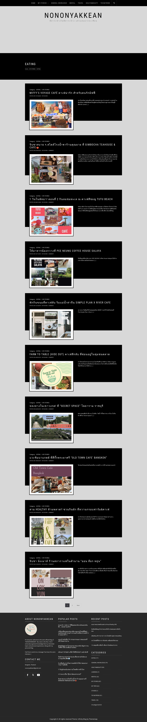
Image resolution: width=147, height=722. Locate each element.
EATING (38, 89)
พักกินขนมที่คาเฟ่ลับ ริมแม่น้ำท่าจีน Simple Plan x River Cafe (70, 302)
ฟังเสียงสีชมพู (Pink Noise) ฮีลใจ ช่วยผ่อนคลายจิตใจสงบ (105, 630)
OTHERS (93, 691)
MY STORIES (42, 3)
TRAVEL (80, 3)
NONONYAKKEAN (73, 15)
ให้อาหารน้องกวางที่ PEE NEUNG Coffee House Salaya (65, 250)
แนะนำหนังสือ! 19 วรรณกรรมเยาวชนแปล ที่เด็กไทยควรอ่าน (72, 640)
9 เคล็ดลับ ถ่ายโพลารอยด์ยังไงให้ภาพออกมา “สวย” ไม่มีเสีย (73, 664)
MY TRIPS (94, 686)
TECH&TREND (105, 3)
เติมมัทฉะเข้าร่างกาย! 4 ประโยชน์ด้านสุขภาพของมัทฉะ (106, 636)
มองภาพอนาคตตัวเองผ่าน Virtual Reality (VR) (104, 624)
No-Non (45, 96)
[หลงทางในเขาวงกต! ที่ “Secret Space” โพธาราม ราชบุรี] (51, 427)
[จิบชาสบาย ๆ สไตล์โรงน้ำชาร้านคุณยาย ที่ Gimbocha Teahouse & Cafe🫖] (51, 169)
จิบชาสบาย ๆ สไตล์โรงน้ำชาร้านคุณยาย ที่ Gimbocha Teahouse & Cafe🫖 (72, 146)
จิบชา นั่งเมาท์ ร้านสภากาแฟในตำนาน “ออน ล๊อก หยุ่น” (65, 561)
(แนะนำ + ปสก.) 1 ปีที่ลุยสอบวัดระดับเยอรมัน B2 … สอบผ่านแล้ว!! (73, 626)
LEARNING (94, 672)
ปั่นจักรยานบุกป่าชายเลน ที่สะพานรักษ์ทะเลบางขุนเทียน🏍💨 (72, 657)
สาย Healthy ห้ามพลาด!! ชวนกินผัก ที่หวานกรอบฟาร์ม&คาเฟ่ (69, 509)
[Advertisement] (73, 40)
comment (51, 150)
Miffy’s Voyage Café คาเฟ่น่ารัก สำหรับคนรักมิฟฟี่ (62, 92)
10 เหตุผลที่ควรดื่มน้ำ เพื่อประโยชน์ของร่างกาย (104, 645)
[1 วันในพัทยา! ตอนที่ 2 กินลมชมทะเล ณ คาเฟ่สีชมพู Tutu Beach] (51, 221)
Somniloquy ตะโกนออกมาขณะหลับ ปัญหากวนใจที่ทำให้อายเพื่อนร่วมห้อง (73, 646)
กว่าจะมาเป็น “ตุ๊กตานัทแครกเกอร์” (69, 674)
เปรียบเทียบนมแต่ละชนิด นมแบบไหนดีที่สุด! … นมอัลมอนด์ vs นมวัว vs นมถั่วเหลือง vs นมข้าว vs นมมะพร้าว (73, 633)
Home (33, 3)
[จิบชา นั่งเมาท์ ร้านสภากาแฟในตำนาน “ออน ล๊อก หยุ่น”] (51, 583)
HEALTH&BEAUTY (92, 3)
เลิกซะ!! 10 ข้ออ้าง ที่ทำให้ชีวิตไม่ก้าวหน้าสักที (73, 652)
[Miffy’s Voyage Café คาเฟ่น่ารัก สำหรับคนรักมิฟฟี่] (51, 114)
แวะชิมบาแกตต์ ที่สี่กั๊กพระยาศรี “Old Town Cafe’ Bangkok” (68, 457)
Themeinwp (93, 719)
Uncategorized (95, 705)
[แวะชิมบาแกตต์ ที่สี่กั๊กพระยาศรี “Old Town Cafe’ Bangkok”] (51, 479)
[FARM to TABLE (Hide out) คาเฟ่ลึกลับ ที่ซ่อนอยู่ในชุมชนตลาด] (51, 376)
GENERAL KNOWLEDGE (59, 3)
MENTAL (72, 3)
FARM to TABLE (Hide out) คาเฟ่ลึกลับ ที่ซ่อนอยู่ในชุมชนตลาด (70, 354)
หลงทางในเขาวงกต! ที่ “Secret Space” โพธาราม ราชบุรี (66, 405)
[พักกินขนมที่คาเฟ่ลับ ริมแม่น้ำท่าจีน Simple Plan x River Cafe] (51, 324)
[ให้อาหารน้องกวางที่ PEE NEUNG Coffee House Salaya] (51, 272)
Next (78, 605)
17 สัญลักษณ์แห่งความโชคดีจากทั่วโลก (71, 669)
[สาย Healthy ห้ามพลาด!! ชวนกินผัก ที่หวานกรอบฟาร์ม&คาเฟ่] (51, 531)
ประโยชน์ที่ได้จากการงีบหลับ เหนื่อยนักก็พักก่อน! (104, 640)
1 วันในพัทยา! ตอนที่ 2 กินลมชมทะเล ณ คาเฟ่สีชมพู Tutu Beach (71, 199)
